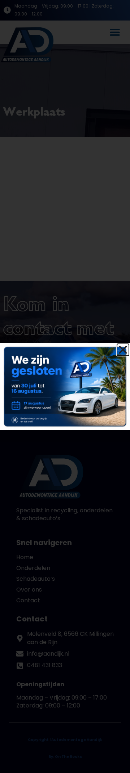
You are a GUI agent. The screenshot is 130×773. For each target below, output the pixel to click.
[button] (123, 349)
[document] (65, 386)
